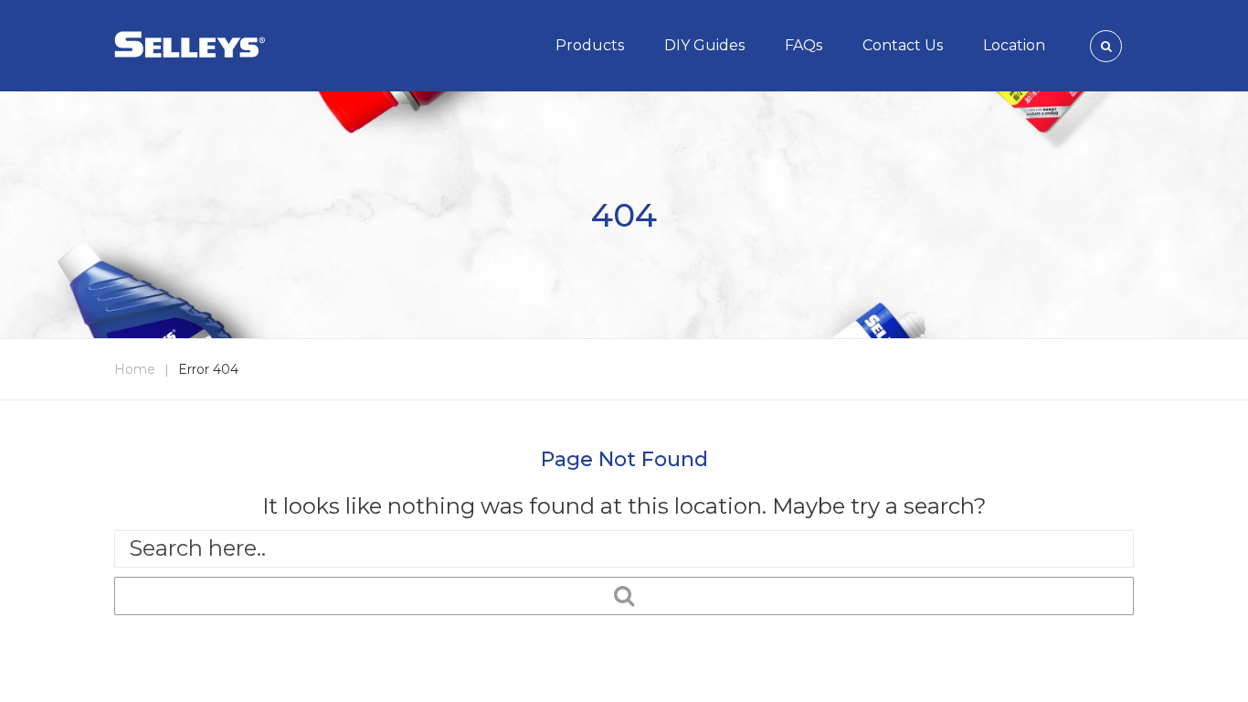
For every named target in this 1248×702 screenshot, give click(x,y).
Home (134, 369)
